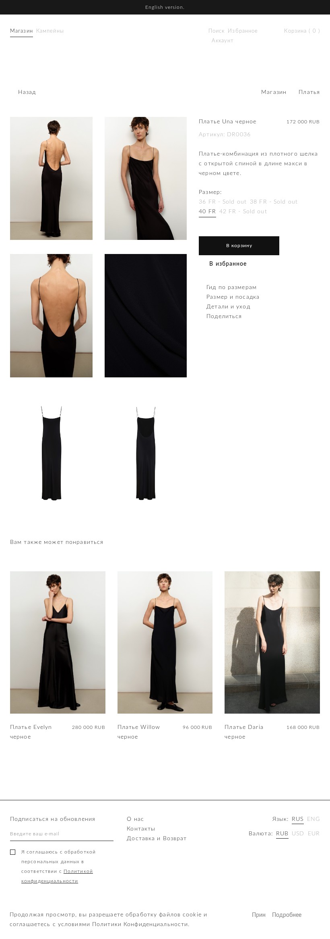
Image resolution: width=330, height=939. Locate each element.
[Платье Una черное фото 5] (51, 452)
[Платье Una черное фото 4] (146, 315)
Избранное (243, 31)
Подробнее (279, 915)
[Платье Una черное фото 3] (51, 315)
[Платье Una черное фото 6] (146, 452)
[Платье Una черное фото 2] (146, 178)
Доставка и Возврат (157, 838)
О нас (135, 819)
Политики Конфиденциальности (140, 924)
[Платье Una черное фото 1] (51, 178)
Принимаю (259, 915)
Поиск (216, 31)
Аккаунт (223, 41)
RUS (297, 819)
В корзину (239, 245)
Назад (27, 92)
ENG (313, 819)
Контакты (141, 829)
